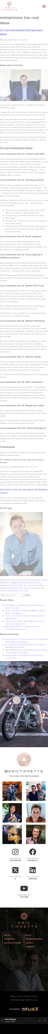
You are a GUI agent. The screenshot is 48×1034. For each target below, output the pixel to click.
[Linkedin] (32, 870)
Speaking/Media (33, 939)
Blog (28, 935)
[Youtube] (24, 888)
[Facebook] (32, 851)
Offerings (9, 939)
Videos (29, 943)
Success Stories (12, 943)
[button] (44, 6)
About (7, 935)
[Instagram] (15, 851)
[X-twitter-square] (15, 870)
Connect (30, 946)
